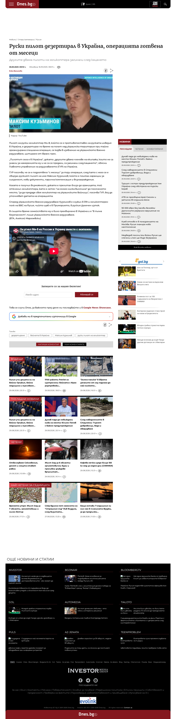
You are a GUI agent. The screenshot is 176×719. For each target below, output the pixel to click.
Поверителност (61, 690)
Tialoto (126, 602)
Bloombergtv (131, 570)
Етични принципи (134, 690)
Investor (15, 570)
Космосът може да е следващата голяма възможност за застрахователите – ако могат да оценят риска (31, 579)
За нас (15, 690)
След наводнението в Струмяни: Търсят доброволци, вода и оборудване (139, 172)
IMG (12, 662)
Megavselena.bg (159, 662)
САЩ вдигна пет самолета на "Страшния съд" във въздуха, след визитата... (61, 509)
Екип (23, 690)
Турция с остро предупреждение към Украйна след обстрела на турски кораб (141, 186)
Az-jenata (72, 632)
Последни (126, 149)
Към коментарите (74, 344)
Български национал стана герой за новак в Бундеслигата (151, 312)
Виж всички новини (142, 247)
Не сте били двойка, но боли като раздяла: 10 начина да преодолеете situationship (149, 610)
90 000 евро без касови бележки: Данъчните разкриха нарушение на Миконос (141, 211)
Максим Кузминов (63, 335)
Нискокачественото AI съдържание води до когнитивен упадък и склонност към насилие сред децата (31, 590)
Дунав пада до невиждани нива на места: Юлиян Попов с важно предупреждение (139, 159)
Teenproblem (131, 632)
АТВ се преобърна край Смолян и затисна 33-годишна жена (139, 198)
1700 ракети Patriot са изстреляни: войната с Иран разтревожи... (60, 382)
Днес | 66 (90, 4)
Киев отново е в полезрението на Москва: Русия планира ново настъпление (140, 224)
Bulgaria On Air (45, 662)
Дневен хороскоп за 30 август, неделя (94, 638)
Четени (139, 149)
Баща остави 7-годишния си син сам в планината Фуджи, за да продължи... (96, 509)
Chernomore (135, 662)
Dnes (25, 662)
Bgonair (71, 570)
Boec (150, 662)
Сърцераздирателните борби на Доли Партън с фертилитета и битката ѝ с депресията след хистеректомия (142, 620)
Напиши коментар (48, 344)
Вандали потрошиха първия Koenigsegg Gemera (86, 618)
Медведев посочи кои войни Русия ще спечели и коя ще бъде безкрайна (142, 236)
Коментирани (155, 149)
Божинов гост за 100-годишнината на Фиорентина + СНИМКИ (150, 298)
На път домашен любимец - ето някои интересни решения (92, 609)
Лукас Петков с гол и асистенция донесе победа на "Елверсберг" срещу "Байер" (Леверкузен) (88, 587)
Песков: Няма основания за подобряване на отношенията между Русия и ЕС (92, 578)
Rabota (106, 662)
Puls (12, 632)
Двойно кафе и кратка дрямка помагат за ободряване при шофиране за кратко (27, 649)
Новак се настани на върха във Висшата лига (150, 283)
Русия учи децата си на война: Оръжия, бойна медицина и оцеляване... (22, 382)
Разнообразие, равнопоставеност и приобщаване (99, 692)
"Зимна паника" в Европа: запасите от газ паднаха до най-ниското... (95, 382)
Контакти (34, 690)
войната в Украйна (39, 335)
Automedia (73, 602)
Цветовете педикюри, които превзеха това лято (144, 648)
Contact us (128, 708)
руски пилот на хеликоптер (91, 335)
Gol (11, 602)
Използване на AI (138, 692)
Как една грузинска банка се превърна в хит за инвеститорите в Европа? (150, 577)
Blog (121, 662)
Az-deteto (114, 662)
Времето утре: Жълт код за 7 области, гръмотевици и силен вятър (24, 509)
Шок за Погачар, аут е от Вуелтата (147, 269)
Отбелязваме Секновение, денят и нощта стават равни (23, 465)
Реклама (46, 690)
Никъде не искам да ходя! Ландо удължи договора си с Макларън (151, 341)
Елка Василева (15, 71)
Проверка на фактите (57, 692)
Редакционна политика (109, 690)
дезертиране (18, 335)
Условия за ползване (83, 690)
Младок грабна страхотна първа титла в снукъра (151, 326)
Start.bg (127, 662)
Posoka (144, 662)
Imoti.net (99, 662)
